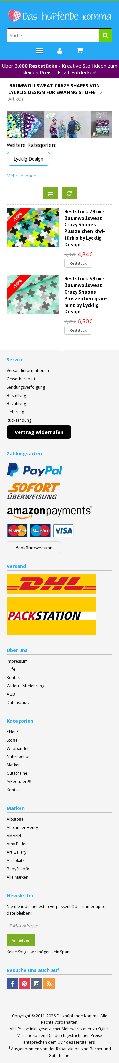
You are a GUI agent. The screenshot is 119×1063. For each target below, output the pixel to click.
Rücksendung (19, 420)
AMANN (14, 836)
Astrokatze (17, 860)
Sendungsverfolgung (26, 387)
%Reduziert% (19, 781)
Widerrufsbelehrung (25, 686)
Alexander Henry (22, 827)
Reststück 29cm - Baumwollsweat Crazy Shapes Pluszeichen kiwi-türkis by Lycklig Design (84, 228)
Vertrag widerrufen (39, 432)
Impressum (17, 661)
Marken (13, 765)
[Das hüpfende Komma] (59, 16)
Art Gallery (16, 852)
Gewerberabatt (21, 379)
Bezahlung (16, 403)
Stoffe (12, 740)
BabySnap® (18, 869)
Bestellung (16, 395)
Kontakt (14, 677)
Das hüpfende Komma (78, 1016)
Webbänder (18, 748)
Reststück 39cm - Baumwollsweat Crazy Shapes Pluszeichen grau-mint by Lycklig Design (85, 295)
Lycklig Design (28, 158)
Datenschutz (18, 702)
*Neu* (13, 732)
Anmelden (21, 940)
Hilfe (11, 669)
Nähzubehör (18, 756)
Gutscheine (17, 773)
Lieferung (15, 412)
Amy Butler (17, 844)
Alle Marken (17, 877)
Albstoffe (15, 819)
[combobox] (59, 35)
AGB (11, 694)
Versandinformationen (28, 370)
